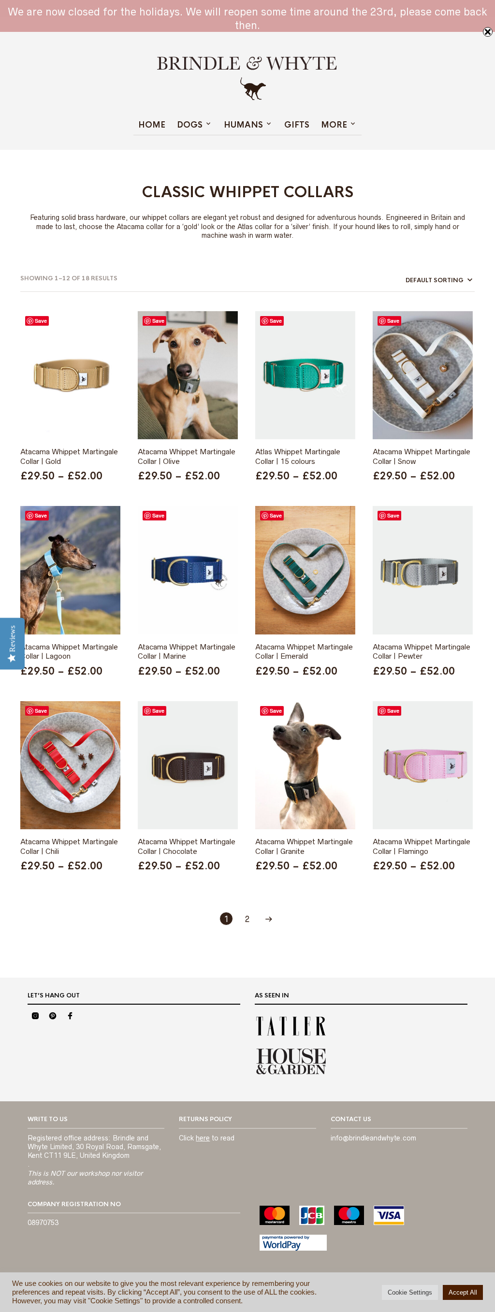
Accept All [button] (463, 1292)
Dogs (190, 125)
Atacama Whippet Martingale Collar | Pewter (421, 652)
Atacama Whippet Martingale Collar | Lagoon (69, 652)
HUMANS (243, 125)
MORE (334, 125)
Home (151, 125)
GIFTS (296, 125)
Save (41, 320)
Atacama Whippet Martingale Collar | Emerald (304, 652)
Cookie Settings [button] (410, 1292)
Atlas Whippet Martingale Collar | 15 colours (297, 456)
